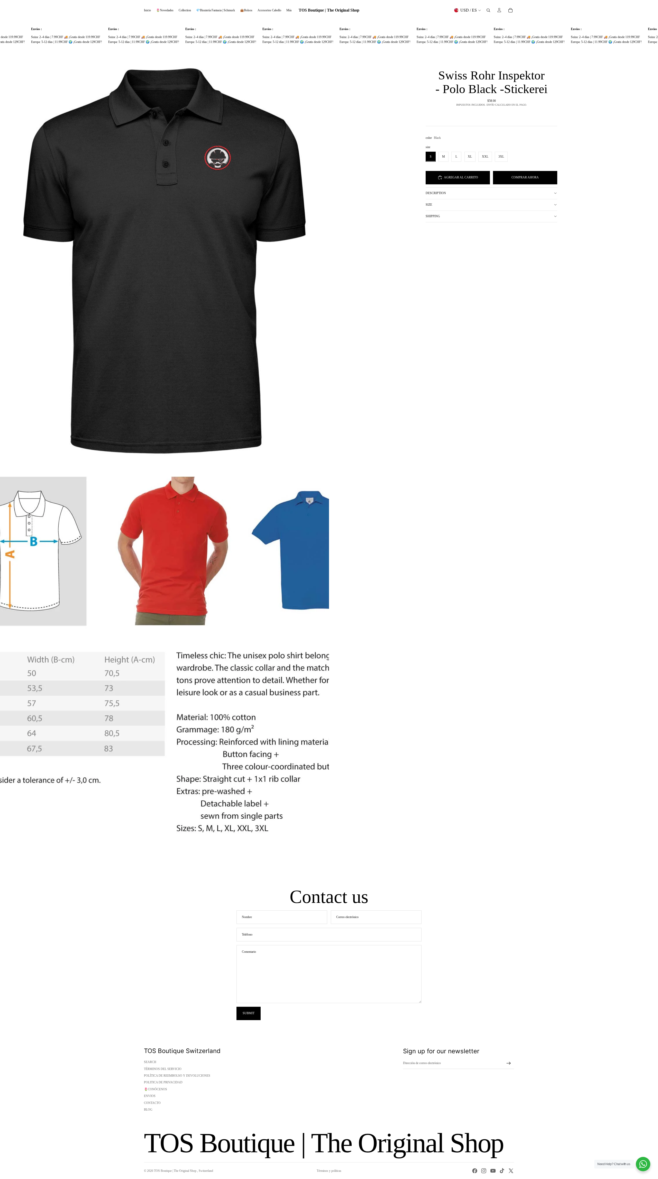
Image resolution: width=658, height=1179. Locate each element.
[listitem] (289, 10)
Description (436, 193)
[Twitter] (511, 1171)
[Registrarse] (508, 1063)
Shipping (433, 216)
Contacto (152, 1103)
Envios (150, 1096)
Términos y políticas (329, 1171)
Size (429, 204)
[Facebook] (475, 1171)
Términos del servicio (162, 1069)
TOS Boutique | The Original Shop (175, 1171)
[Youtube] (493, 1171)
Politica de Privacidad (163, 1082)
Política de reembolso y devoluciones (177, 1075)
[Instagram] (484, 1171)
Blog (148, 1109)
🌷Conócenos (155, 1089)
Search (150, 1062)
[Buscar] (488, 10)
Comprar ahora (525, 177)
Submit (248, 1013)
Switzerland (206, 1171)
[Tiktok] (502, 1171)
